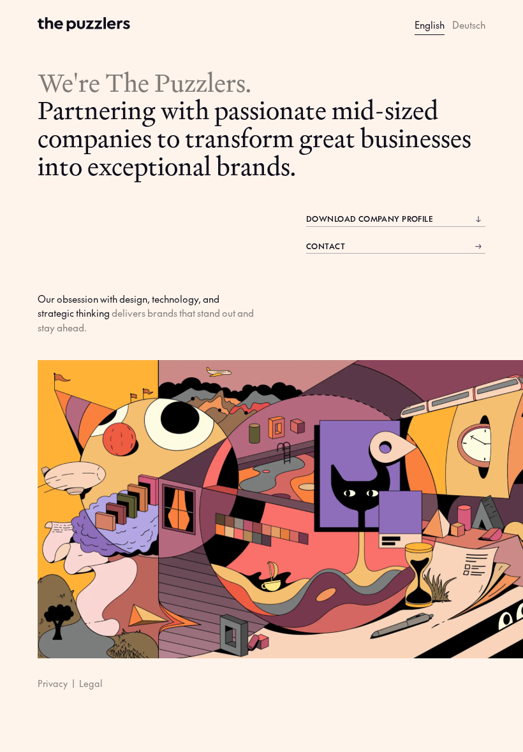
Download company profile (369, 218)
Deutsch (468, 24)
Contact (325, 246)
